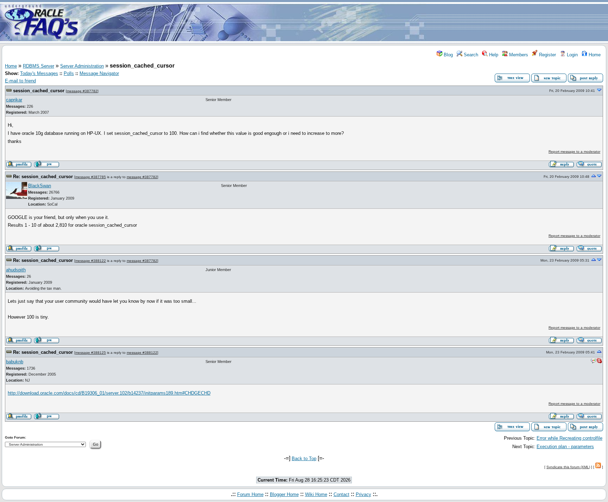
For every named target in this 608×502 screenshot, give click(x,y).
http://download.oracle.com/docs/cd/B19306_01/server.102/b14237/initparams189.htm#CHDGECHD (109, 393)
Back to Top (304, 458)
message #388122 (90, 261)
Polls (69, 73)
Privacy (363, 494)
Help (493, 54)
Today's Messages (39, 73)
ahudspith (16, 269)
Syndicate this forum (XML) (568, 467)
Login (571, 54)
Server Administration (82, 66)
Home (594, 54)
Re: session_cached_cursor (43, 176)
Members (518, 54)
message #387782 (82, 91)
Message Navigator (99, 73)
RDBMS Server (38, 66)
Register (547, 54)
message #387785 (90, 177)
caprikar (14, 99)
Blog (447, 54)
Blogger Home (284, 494)
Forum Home (250, 494)
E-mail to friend (20, 80)
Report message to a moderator (574, 151)
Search (470, 54)
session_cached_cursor (38, 90)
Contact (341, 494)
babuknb (14, 361)
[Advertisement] (345, 22)
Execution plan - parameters (565, 446)
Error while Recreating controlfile (569, 438)
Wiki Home (316, 494)
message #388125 (90, 352)
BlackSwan (39, 185)
